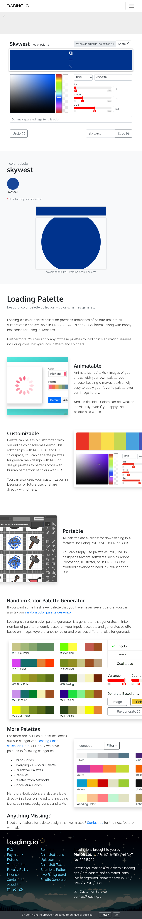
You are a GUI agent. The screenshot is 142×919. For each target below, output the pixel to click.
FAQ (10, 850)
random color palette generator (48, 612)
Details (105, 915)
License (13, 875)
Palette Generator (53, 880)
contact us (95, 823)
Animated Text (51, 865)
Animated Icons (52, 855)
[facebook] (8, 890)
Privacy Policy (17, 870)
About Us (14, 885)
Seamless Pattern (53, 870)
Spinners (47, 850)
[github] (21, 890)
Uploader (47, 860)
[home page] (17, 5)
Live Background (53, 875)
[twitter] (14, 890)
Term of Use (16, 865)
